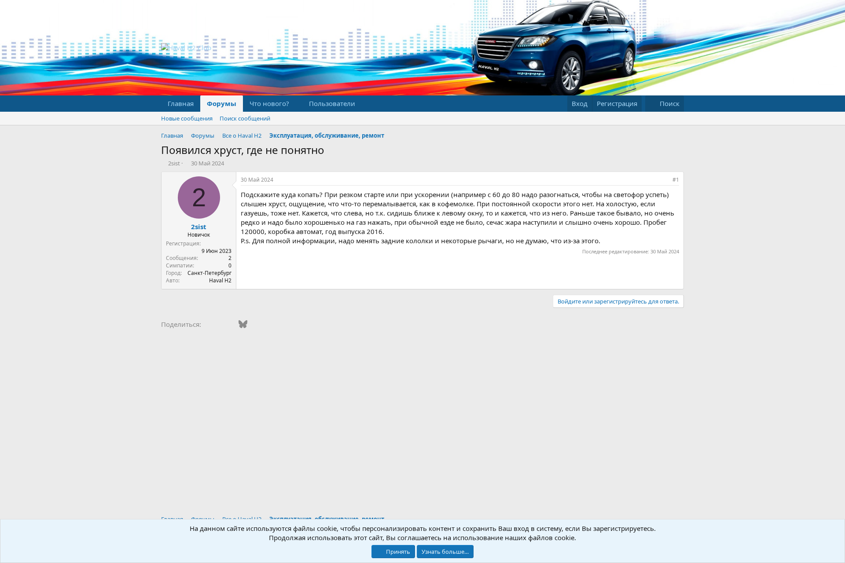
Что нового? (269, 103)
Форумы (221, 103)
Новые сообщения (187, 118)
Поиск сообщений (245, 118)
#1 (675, 179)
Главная (181, 103)
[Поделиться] (663, 180)
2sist (174, 163)
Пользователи (332, 103)
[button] (296, 103)
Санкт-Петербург (209, 273)
